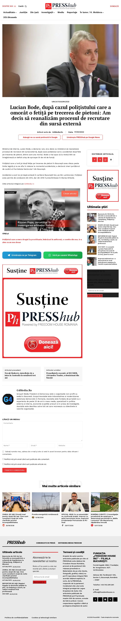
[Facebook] (94, 159)
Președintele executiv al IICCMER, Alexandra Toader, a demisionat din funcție (62, 375)
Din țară (5, 594)
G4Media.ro (57, 132)
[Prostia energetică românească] (46, 502)
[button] (23, 6)
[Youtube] (115, 599)
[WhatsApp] (105, 159)
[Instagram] (100, 599)
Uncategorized (60, 102)
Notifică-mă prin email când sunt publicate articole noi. (25, 464)
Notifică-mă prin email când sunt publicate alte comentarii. (27, 459)
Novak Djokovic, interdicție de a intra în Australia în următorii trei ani (20, 375)
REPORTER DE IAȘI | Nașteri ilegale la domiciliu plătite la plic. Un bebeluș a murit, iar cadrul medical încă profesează (108, 239)
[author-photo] (3, 525)
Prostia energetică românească (45, 514)
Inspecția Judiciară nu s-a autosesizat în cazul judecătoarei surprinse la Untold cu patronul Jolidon (107, 261)
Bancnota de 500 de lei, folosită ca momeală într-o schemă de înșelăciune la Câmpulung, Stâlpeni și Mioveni (107, 217)
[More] (110, 159)
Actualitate (7, 566)
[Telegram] (105, 599)
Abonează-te (93, 296)
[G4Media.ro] (8, 399)
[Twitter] (100, 159)
